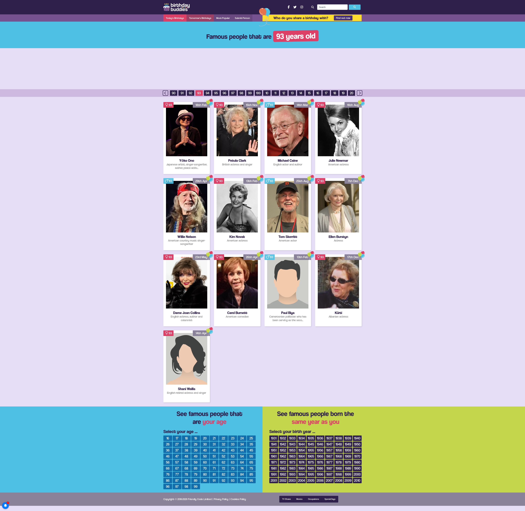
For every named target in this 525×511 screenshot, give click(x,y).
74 (242, 468)
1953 (292, 450)
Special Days (330, 499)
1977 (329, 462)
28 (186, 444)
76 (168, 474)
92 (190, 93)
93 (199, 93)
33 (232, 444)
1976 (320, 462)
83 (232, 474)
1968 (339, 456)
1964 (301, 456)
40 (205, 450)
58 (186, 462)
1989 (348, 468)
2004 (301, 480)
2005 (310, 480)
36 (168, 450)
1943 (292, 444)
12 (283, 93)
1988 (339, 468)
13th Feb (252, 181)
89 (195, 480)
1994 (301, 474)
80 (205, 474)
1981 (273, 468)
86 (168, 480)
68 (186, 468)
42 (223, 450)
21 (214, 438)
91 (182, 93)
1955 (311, 450)
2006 (320, 480)
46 (168, 456)
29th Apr (201, 181)
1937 (329, 438)
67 (177, 468)
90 (173, 93)
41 (214, 450)
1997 (329, 474)
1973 (292, 462)
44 (242, 450)
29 (195, 444)
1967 (329, 456)
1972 (283, 462)
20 (351, 93)
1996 (320, 474)
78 (186, 474)
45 (251, 450)
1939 (348, 438)
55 (251, 456)
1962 (283, 456)
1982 (283, 468)
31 (214, 444)
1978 (339, 462)
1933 (292, 438)
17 (326, 93)
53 (232, 456)
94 (207, 93)
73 (232, 468)
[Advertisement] (262, 69)
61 (214, 462)
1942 (283, 444)
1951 (273, 450)
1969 (348, 456)
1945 (311, 444)
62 (223, 462)
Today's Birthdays (175, 18)
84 (242, 474)
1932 (283, 438)
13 (292, 93)
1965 (311, 456)
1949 (348, 444)
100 (258, 93)
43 (232, 450)
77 (177, 474)
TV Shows (286, 499)
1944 (301, 444)
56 (168, 462)
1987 (329, 468)
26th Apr (252, 257)
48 (186, 456)
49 (195, 456)
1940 (357, 438)
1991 (273, 474)
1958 (339, 450)
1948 (339, 444)
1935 (311, 438)
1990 (357, 468)
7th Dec (353, 181)
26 (168, 444)
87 (177, 480)
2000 (357, 474)
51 (214, 456)
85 (251, 474)
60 (205, 462)
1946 (320, 444)
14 (300, 93)
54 (242, 456)
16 (317, 93)
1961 (273, 456)
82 (223, 474)
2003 (292, 480)
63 (232, 462)
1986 (320, 468)
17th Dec (353, 257)
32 (223, 444)
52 (223, 456)
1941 (273, 444)
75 (251, 468)
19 (343, 93)
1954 (301, 450)
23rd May (201, 257)
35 (251, 444)
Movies (299, 499)
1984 (301, 468)
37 (177, 450)
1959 (348, 450)
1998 (339, 474)
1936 (320, 438)
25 (251, 438)
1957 (329, 450)
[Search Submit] (355, 7)
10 (267, 93)
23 (232, 438)
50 (205, 456)
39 (195, 450)
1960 (357, 450)
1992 (283, 474)
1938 (339, 438)
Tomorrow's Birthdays (200, 18)
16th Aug (353, 105)
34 (242, 444)
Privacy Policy (221, 499)
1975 (311, 462)
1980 (357, 462)
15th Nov (252, 105)
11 (275, 93)
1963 (292, 456)
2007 (329, 480)
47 (177, 456)
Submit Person (242, 18)
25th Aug (302, 181)
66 (168, 468)
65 (251, 462)
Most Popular (223, 18)
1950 (357, 444)
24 (242, 438)
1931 (273, 438)
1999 (348, 474)
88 (186, 480)
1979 (348, 462)
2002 (283, 480)
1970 (357, 456)
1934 (301, 438)
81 (214, 474)
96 (224, 93)
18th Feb (201, 105)
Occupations (313, 499)
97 (233, 93)
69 (195, 468)
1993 (292, 474)
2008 (338, 480)
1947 (329, 444)
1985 (311, 468)
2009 (348, 480)
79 (195, 474)
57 (177, 462)
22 (223, 438)
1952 (283, 450)
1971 (273, 462)
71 (214, 468)
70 (205, 468)
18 (334, 93)
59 (195, 462)
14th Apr (201, 333)
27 (177, 444)
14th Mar (302, 105)
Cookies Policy (238, 499)
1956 (320, 450)
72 (223, 468)
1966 (320, 456)
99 (250, 93)
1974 (301, 462)
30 (205, 444)
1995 (311, 474)
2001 (274, 480)
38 (186, 450)
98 (241, 93)
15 (309, 93)
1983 (292, 468)
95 (216, 93)
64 (242, 462)
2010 (357, 480)
